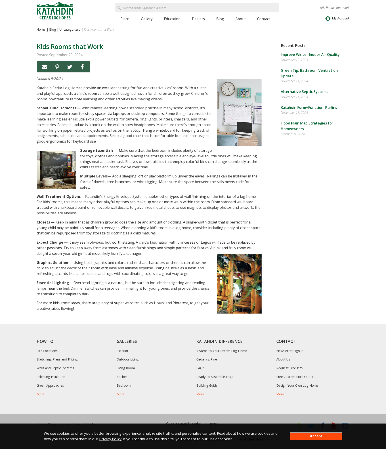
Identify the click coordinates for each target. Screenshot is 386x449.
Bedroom (124, 385)
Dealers (198, 18)
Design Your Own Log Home (297, 385)
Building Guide (207, 385)
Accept (316, 436)
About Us (283, 359)
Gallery (147, 18)
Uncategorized (69, 29)
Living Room (126, 368)
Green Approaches (50, 385)
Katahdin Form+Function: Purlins (309, 107)
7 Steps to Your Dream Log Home (221, 351)
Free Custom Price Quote (295, 377)
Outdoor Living (128, 359)
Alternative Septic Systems (304, 91)
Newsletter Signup (290, 351)
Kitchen (122, 377)
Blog (220, 18)
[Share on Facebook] (82, 66)
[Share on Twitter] (69, 66)
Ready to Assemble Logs (214, 377)
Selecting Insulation (51, 377)
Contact (263, 18)
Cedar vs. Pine (206, 359)
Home (41, 29)
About (240, 18)
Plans (125, 18)
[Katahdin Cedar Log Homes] (55, 10)
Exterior (122, 351)
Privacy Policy (110, 438)
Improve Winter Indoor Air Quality (310, 54)
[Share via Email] (44, 66)
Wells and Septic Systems (55, 368)
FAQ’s (200, 368)
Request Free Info (289, 368)
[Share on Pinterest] (57, 66)
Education (172, 18)
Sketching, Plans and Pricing (57, 359)
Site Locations (47, 351)
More (40, 394)
